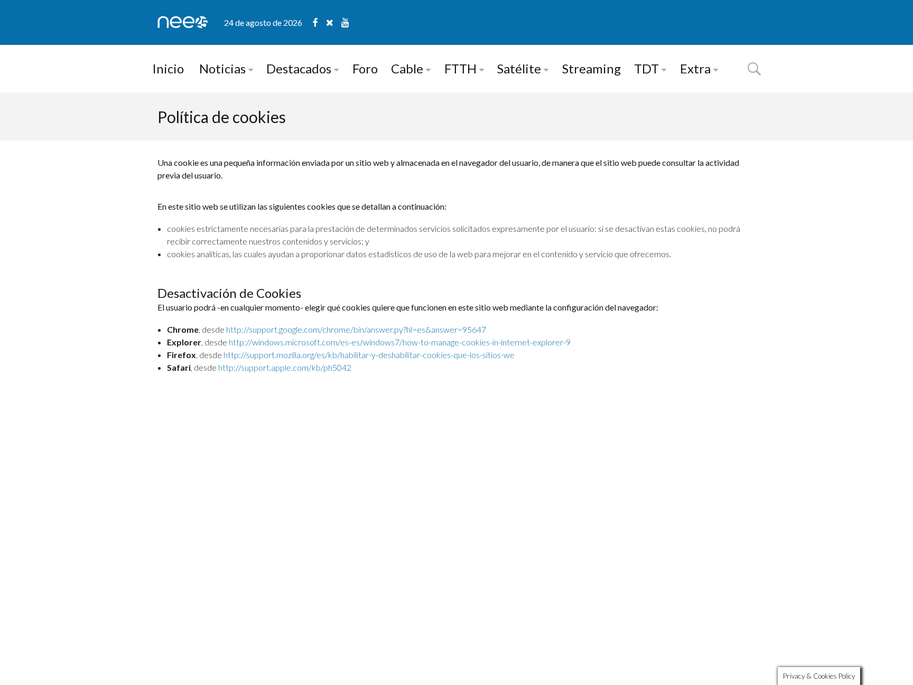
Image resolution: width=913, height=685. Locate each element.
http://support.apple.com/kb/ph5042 (284, 367)
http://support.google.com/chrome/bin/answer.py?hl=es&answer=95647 (356, 329)
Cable (407, 68)
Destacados (298, 68)
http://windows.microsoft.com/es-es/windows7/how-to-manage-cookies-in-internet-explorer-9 (400, 342)
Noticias (222, 68)
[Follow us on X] (333, 22)
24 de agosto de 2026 (263, 22)
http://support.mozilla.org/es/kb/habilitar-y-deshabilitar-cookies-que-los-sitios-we (369, 355)
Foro (365, 68)
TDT (646, 68)
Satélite (519, 68)
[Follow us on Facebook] (319, 22)
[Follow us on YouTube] (345, 22)
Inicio (168, 68)
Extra (695, 68)
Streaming (591, 68)
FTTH (460, 68)
